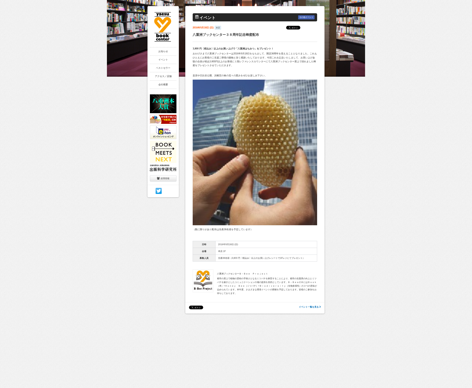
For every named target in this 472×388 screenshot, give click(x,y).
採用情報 (165, 178)
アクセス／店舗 (163, 76)
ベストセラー (163, 68)
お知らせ (163, 51)
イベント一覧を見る (309, 307)
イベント (163, 59)
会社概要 (163, 84)
